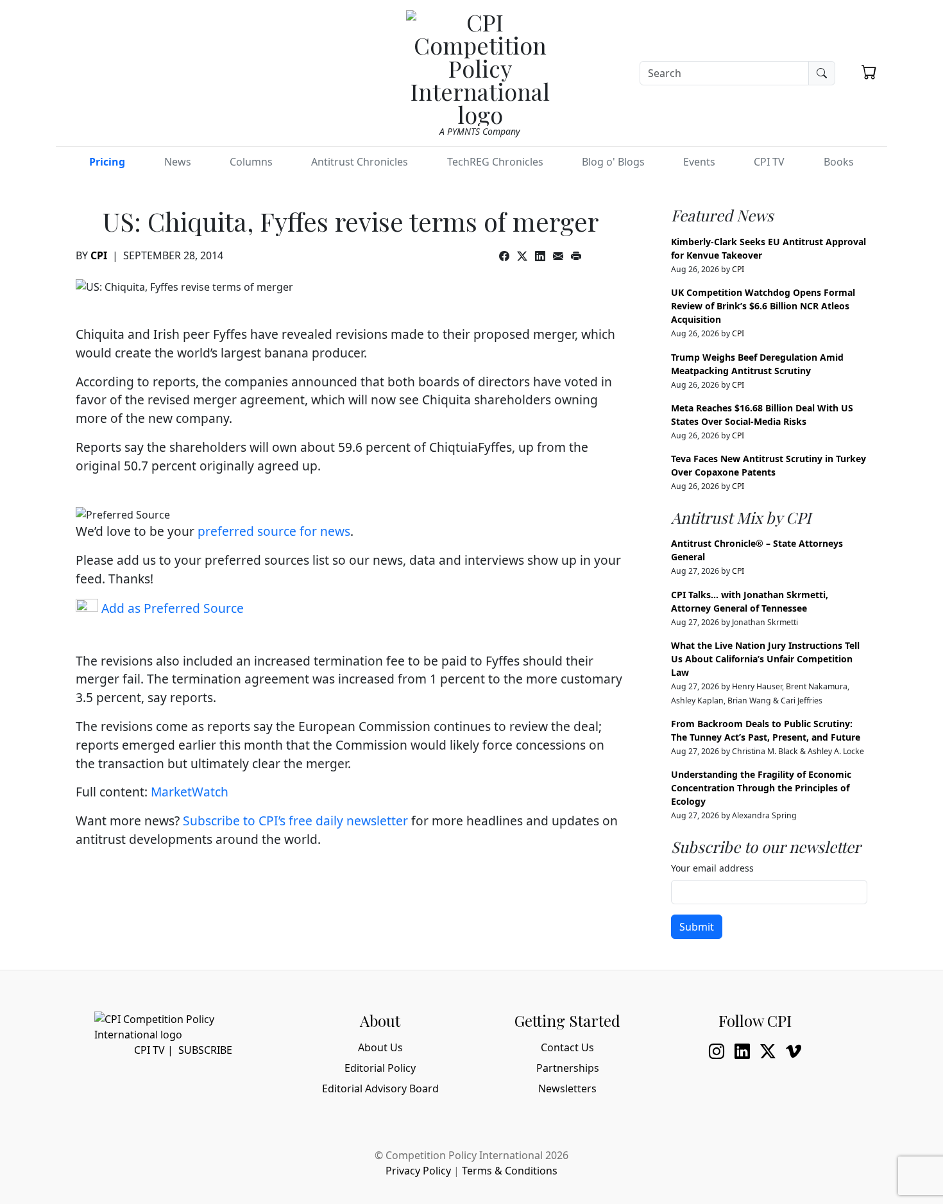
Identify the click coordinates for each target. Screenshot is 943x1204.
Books (839, 162)
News (177, 162)
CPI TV (769, 162)
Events (699, 162)
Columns (251, 162)
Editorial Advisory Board (380, 1088)
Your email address (712, 868)
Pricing (107, 162)
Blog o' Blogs (613, 162)
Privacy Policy (418, 1171)
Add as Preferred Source (171, 608)
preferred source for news (274, 531)
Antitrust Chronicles (359, 162)
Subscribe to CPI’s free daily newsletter (295, 820)
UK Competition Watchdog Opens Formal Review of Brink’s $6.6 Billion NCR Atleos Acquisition (763, 305)
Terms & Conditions (509, 1171)
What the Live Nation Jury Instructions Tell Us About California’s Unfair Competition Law (765, 658)
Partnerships (567, 1068)
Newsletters (567, 1088)
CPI (98, 255)
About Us (380, 1047)
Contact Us (567, 1047)
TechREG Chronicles (495, 162)
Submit (696, 927)
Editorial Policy (380, 1068)
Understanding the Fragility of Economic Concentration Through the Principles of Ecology (761, 787)
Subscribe (205, 1050)
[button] (869, 72)
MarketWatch (189, 791)
